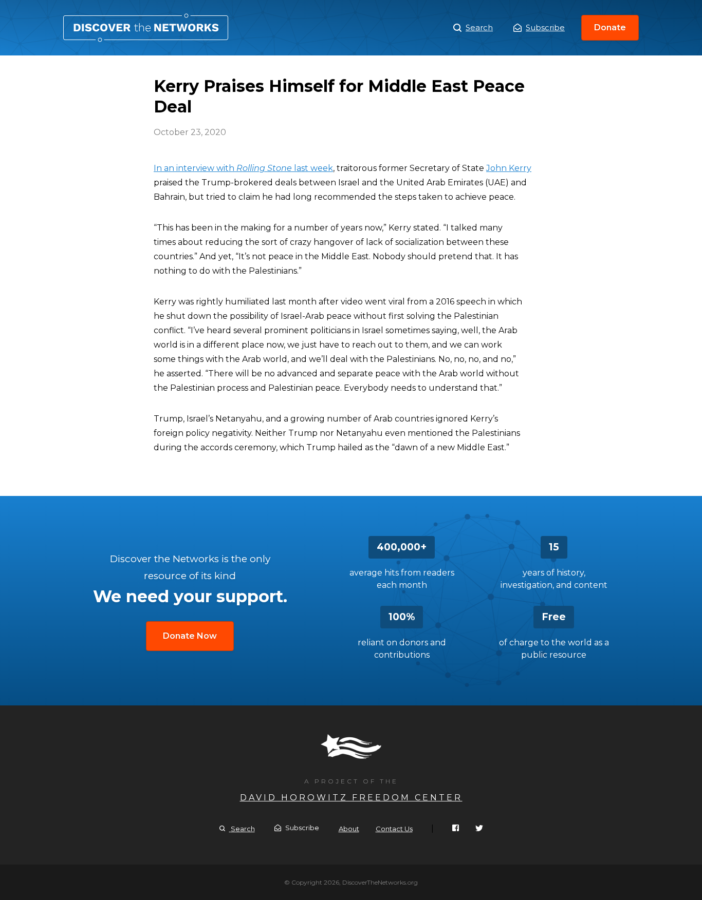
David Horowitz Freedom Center (351, 797)
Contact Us (394, 829)
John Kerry (508, 168)
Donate (610, 27)
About (349, 829)
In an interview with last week (243, 168)
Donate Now (190, 636)
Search (479, 27)
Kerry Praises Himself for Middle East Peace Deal (145, 27)
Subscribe (545, 27)
